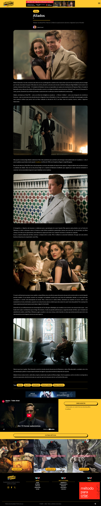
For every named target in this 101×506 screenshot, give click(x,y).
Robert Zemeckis (58, 385)
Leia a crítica (17, 469)
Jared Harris (36, 385)
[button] (99, 3)
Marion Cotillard (46, 385)
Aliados (20, 385)
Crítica (36, 11)
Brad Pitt (27, 385)
